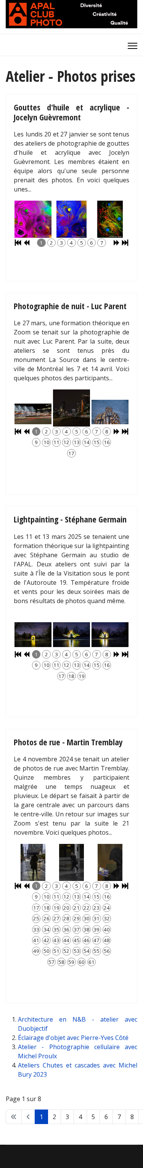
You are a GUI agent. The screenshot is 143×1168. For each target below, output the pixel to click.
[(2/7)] (71, 219)
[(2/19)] (71, 634)
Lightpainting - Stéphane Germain (70, 519)
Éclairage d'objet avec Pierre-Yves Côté (73, 1037)
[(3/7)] (109, 219)
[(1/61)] (33, 862)
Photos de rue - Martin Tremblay (68, 742)
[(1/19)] (32, 634)
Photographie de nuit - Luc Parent (70, 305)
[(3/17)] (110, 412)
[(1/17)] (32, 414)
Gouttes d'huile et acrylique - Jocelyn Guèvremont (71, 112)
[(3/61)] (110, 862)
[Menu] (132, 45)
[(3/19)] (110, 634)
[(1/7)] (32, 219)
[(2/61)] (71, 862)
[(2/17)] (71, 408)
